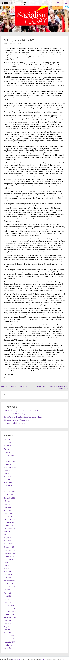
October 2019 (8, 645)
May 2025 (7, 476)
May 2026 (7, 446)
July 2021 (7, 590)
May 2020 (7, 627)
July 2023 (7, 532)
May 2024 (7, 507)
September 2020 (10, 617)
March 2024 (8, 513)
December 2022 (9, 550)
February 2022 (9, 574)
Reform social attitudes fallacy (14, 414)
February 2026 (9, 455)
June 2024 (7, 504)
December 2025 (9, 458)
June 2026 (7, 443)
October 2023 (8, 525)
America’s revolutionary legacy (14, 423)
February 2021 (9, 605)
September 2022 (10, 559)
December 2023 (9, 519)
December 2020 (9, 608)
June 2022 (7, 565)
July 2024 (7, 501)
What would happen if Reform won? (16, 420)
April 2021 (7, 599)
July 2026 (7, 440)
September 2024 (10, 498)
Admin (21, 43)
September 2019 (9, 648)
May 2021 (7, 596)
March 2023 (8, 544)
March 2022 (8, 571)
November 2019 (9, 642)
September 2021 (9, 587)
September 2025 (10, 467)
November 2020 (10, 611)
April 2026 (7, 449)
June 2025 (7, 473)
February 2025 (9, 486)
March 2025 (8, 483)
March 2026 (8, 452)
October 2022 (9, 556)
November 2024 (9, 492)
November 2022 (10, 553)
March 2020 (8, 633)
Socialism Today (14, 3)
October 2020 (9, 614)
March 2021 (8, 602)
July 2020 (7, 620)
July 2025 (7, 470)
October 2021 (8, 584)
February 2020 (9, 636)
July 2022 (7, 562)
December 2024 (9, 489)
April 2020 (7, 630)
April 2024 (7, 510)
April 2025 (7, 480)
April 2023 (7, 541)
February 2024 (9, 516)
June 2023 (7, 535)
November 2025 (9, 461)
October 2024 (9, 495)
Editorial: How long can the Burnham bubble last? (21, 411)
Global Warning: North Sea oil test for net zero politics (23, 417)
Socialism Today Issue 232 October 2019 (18, 378)
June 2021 (7, 593)
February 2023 (9, 547)
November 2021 (9, 581)
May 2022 (7, 568)
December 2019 (9, 639)
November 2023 (9, 522)
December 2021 (9, 578)
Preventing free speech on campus (14, 386)
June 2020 (7, 624)
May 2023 (7, 538)
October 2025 (8, 464)
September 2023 (9, 529)
